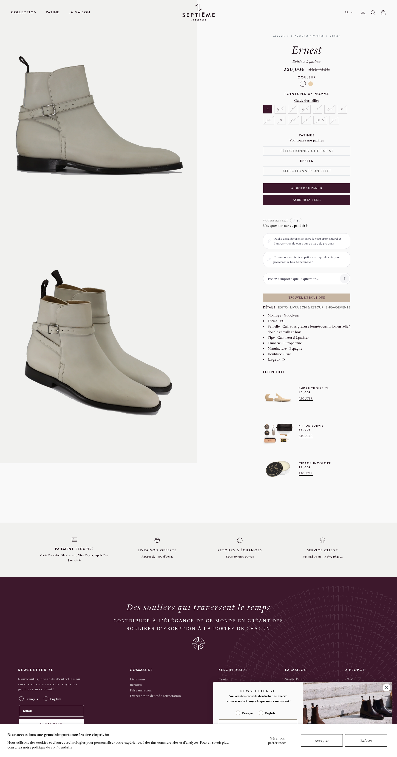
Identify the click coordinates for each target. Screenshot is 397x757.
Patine (53, 12)
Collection (24, 12)
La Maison (80, 12)
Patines (307, 135)
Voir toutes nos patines (306, 140)
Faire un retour (141, 690)
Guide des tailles (306, 100)
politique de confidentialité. (52, 747)
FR (346, 12)
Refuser (366, 740)
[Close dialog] (387, 688)
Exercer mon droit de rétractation (155, 695)
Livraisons (137, 679)
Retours (136, 684)
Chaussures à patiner (307, 36)
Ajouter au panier (306, 188)
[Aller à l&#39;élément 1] (207, 74)
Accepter (322, 740)
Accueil (279, 36)
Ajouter (306, 398)
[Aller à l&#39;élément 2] (207, 92)
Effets (306, 161)
